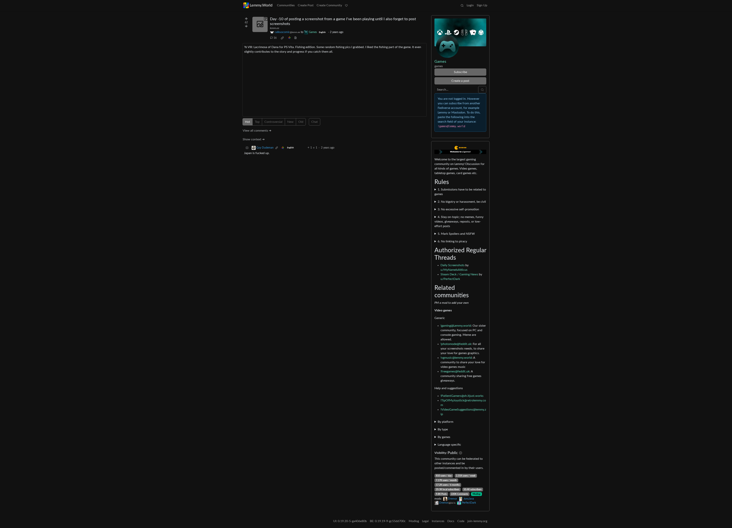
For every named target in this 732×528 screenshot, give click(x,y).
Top (257, 121)
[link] (282, 38)
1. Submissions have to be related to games (460, 192)
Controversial (273, 121)
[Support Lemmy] (346, 5)
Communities (286, 5)
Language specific (449, 444)
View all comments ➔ (257, 130)
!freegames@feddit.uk (455, 371)
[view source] (295, 38)
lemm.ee (274, 28)
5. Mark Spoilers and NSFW (456, 233)
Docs (450, 521)
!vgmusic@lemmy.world (456, 357)
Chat (314, 121)
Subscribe (460, 72)
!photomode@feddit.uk (456, 344)
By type (443, 429)
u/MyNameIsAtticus (454, 269)
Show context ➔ (254, 139)
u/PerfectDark (450, 278)
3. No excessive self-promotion (458, 209)
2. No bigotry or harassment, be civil (462, 201)
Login (470, 5)
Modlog (476, 494)
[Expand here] (260, 24)
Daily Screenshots (453, 265)
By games (444, 437)
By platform (445, 421)
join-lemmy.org (477, 521)
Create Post (306, 5)
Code (460, 521)
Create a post (460, 80)
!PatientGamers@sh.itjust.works (462, 395)
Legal (425, 521)
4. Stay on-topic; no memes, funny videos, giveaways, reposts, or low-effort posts (458, 221)
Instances (438, 521)
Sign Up (482, 5)
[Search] (462, 5)
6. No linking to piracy (452, 241)
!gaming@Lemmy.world (456, 325)
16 (275, 38)
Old (300, 121)
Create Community (329, 5)
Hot (247, 121)
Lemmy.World (261, 5)
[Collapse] (247, 148)
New (290, 121)
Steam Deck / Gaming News (459, 274)
